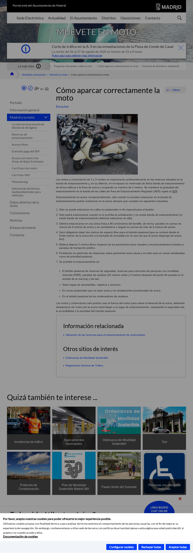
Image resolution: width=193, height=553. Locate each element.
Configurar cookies (121, 547)
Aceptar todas (178, 547)
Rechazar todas (151, 547)
